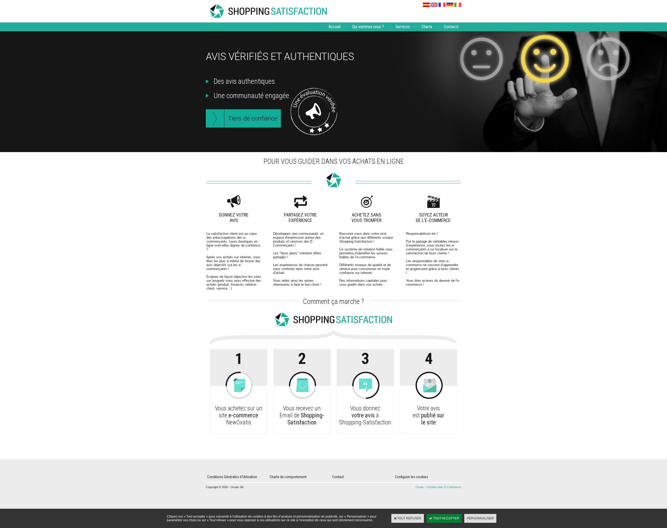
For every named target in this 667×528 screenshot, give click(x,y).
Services (403, 26)
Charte (427, 26)
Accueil (335, 26)
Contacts (451, 26)
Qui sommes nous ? (368, 26)
